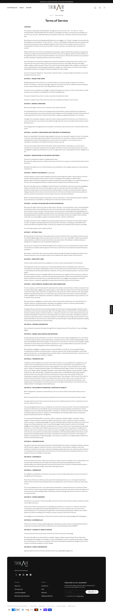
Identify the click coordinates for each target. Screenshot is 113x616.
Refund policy (33, 606)
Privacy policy (80, 596)
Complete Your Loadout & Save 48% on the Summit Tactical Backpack (56, 1)
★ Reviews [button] (111, 309)
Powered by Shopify (22, 606)
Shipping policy (71, 606)
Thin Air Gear (14, 606)
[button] (95, 7)
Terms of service (51, 606)
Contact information (61, 606)
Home (51, 15)
